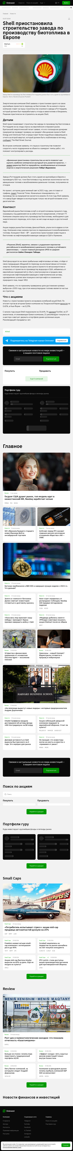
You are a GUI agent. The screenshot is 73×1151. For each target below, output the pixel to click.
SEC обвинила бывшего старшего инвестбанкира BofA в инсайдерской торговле (19, 533)
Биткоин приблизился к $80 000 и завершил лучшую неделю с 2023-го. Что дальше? (36, 587)
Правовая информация (11, 1130)
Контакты (6, 1127)
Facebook (27, 1127)
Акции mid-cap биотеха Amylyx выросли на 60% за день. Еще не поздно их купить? (19, 962)
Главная (5, 14)
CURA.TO (42, 951)
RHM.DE (50, 730)
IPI (15, 951)
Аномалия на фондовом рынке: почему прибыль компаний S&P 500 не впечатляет (53, 1070)
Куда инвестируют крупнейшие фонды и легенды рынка (27, 829)
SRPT (11, 951)
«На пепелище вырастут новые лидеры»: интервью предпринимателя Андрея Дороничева (36, 709)
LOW (15, 934)
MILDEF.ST (42, 730)
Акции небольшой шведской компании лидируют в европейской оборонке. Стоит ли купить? (53, 724)
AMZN (41, 1076)
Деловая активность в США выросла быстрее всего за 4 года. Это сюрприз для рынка (18, 742)
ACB (53, 951)
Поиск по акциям (32, 3)
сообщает (7, 140)
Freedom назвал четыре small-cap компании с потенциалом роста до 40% (18, 945)
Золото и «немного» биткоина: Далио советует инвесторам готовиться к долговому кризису (19, 600)
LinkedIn (27, 1137)
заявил (9, 165)
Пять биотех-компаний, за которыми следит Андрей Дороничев (16, 1070)
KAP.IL (7, 1044)
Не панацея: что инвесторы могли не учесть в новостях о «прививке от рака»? (52, 742)
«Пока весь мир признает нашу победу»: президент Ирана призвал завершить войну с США (19, 619)
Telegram (27, 1121)
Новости (21, 3)
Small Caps (8, 924)
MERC (47, 747)
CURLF (48, 951)
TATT (6, 951)
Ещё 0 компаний (36, 379)
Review (7, 493)
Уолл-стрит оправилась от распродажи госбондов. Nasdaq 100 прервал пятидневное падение (53, 601)
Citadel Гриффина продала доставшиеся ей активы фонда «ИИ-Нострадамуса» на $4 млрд (19, 723)
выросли (64, 303)
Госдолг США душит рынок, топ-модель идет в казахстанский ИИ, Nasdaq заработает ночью (29, 497)
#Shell (7, 332)
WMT (41, 625)
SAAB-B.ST (57, 730)
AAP (6, 934)
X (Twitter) (27, 1130)
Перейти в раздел (36, 812)
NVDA (16, 503)
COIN (41, 608)
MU (11, 503)
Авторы (5, 1124)
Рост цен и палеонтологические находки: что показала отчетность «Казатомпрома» (34, 1039)
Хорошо (65, 1145)
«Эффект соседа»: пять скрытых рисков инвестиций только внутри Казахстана (53, 1056)
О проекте (6, 1121)
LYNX (41, 968)
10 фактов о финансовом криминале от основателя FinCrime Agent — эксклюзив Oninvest (17, 656)
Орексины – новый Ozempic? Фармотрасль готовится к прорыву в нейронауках (51, 655)
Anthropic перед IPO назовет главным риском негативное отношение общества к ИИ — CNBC (52, 534)
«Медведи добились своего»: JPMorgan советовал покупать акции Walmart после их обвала (53, 619)
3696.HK (7, 1076)
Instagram (27, 1134)
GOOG (47, 1076)
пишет (13, 193)
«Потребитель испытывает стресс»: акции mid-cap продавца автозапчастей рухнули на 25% (31, 928)
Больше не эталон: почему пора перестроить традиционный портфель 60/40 (18, 1056)
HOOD (46, 608)
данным (52, 312)
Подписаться (61, 340)
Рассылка (6, 1134)
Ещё (41, 3)
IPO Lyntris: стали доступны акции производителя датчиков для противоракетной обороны (53, 962)
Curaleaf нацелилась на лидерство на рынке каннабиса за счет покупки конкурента (53, 945)
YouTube (27, 1124)
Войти (66, 3)
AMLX (6, 968)
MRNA (7, 503)
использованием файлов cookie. (12, 1147)
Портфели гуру (16, 824)
